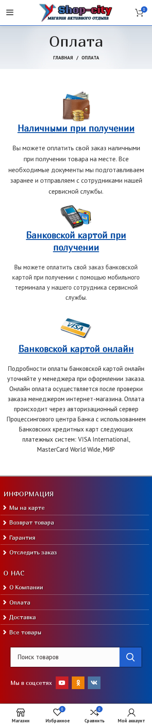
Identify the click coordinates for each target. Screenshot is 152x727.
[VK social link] (94, 682)
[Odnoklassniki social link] (78, 682)
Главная (63, 58)
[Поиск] (130, 657)
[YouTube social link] (62, 682)
